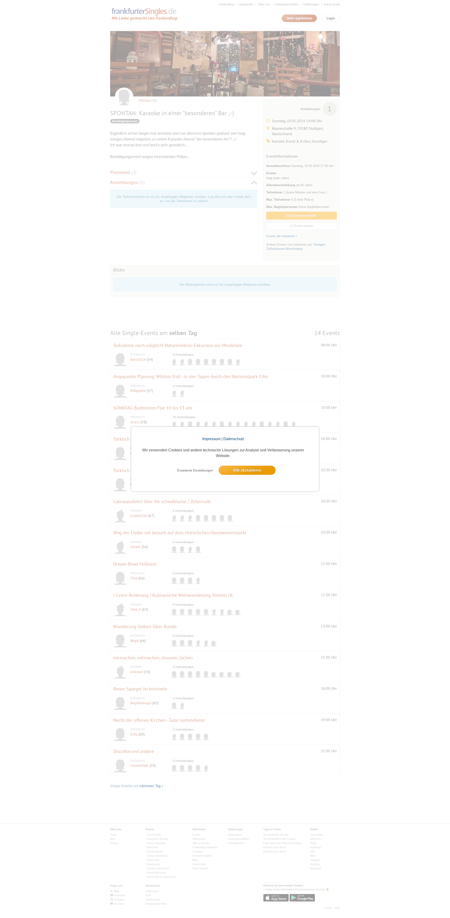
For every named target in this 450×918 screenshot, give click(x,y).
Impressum (211, 439)
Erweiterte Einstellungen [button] (195, 470)
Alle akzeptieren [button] (247, 470)
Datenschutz (233, 439)
